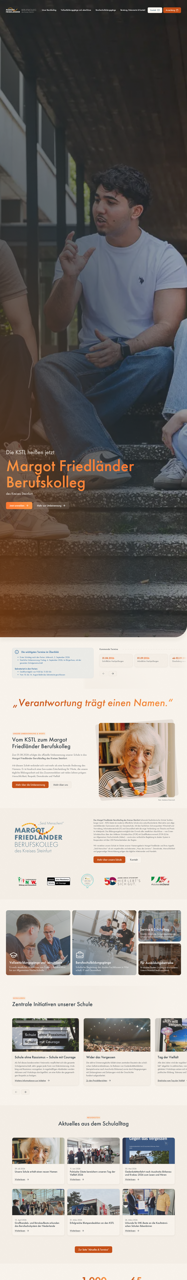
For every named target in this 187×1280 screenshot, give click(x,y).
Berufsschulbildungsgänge (106, 10)
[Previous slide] (103, 673)
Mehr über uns (60, 784)
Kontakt (153, 10)
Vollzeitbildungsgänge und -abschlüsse (76, 10)
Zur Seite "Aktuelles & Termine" (93, 1249)
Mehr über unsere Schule (109, 859)
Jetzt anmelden (17, 505)
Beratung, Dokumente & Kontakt (132, 10)
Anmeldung (170, 10)
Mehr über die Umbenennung (30, 784)
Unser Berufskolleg (49, 10)
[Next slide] (113, 673)
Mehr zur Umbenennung (49, 505)
